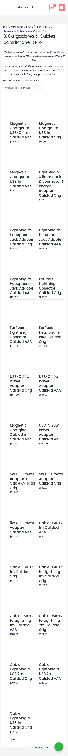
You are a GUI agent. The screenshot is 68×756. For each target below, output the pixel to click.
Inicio (6, 26)
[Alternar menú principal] (62, 7)
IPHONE (29, 26)
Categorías (17, 26)
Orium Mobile (25, 7)
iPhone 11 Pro (42, 26)
